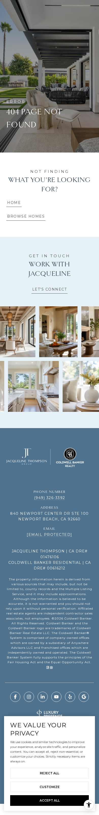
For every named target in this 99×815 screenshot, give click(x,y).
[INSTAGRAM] (29, 697)
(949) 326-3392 (49, 497)
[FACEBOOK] (15, 697)
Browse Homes (26, 216)
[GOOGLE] (84, 697)
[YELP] (70, 697)
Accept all (50, 800)
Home (14, 202)
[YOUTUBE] (56, 697)
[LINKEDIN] (43, 697)
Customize (50, 787)
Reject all (49, 773)
